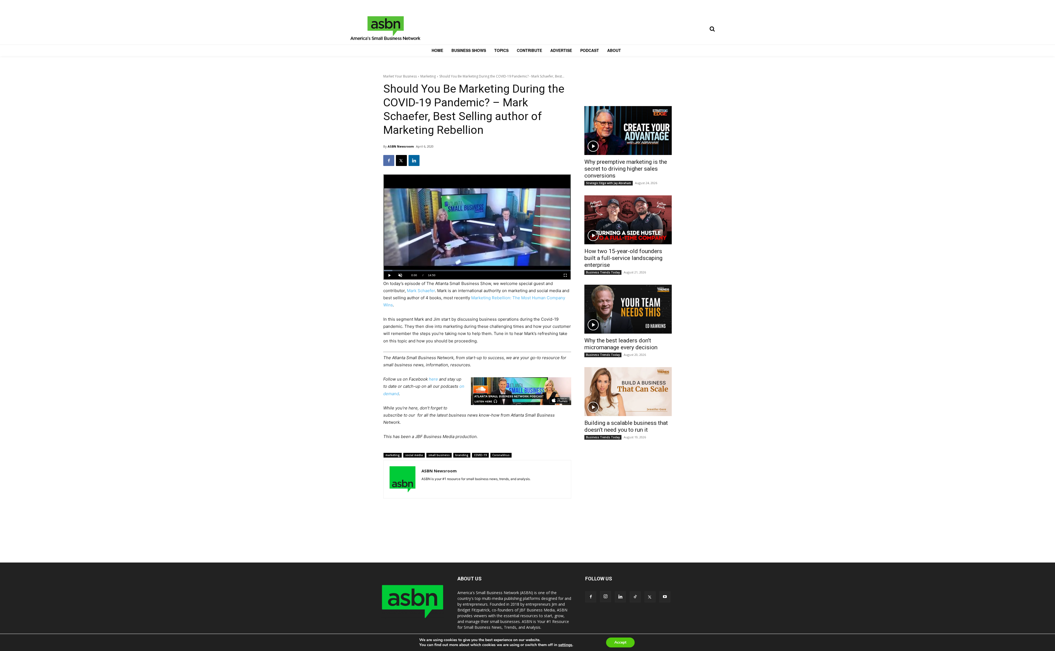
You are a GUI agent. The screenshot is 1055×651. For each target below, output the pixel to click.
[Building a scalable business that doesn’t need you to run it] (628, 391)
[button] (712, 28)
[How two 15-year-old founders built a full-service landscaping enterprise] (628, 219)
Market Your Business (400, 76)
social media (414, 455)
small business (439, 455)
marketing (392, 455)
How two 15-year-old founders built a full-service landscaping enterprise (623, 258)
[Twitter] (401, 160)
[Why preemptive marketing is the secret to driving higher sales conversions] (628, 130)
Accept (620, 642)
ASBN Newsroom (401, 146)
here (433, 379)
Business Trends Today (603, 272)
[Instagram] (605, 596)
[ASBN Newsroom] (402, 479)
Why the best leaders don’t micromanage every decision (620, 344)
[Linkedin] (414, 160)
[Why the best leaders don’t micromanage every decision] (628, 309)
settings (565, 644)
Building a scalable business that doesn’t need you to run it (626, 426)
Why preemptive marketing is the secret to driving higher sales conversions (625, 169)
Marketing (428, 76)
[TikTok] (635, 596)
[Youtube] (664, 596)
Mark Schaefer (421, 290)
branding (461, 455)
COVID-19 (480, 455)
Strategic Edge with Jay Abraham (608, 183)
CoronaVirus (501, 455)
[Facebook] (388, 160)
